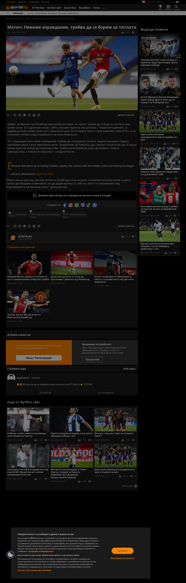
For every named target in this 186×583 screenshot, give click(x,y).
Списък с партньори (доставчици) (34, 570)
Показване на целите (122, 558)
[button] (10, 554)
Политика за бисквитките (41, 551)
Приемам (123, 550)
